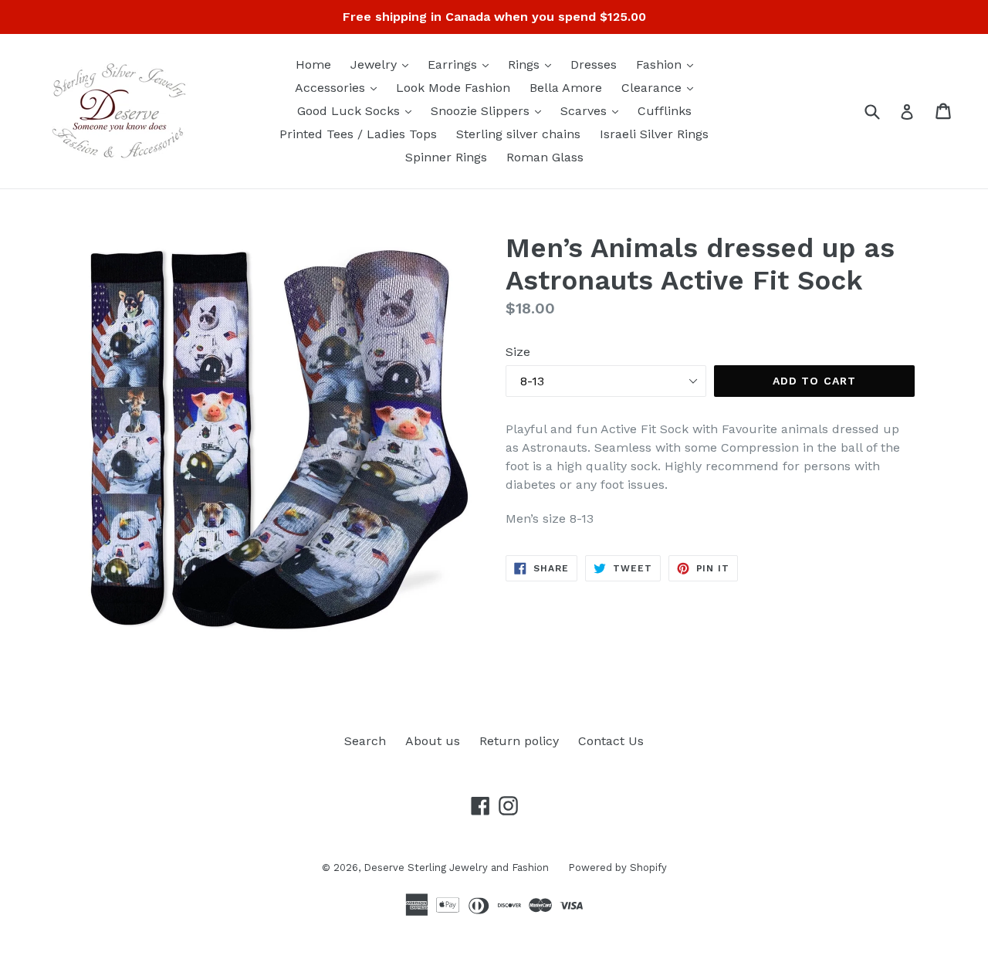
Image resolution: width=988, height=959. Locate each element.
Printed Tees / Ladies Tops (358, 134)
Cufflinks (665, 110)
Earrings (462, 64)
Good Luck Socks (358, 110)
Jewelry (383, 64)
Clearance (661, 87)
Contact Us (611, 741)
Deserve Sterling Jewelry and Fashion (456, 867)
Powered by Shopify (617, 867)
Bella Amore (566, 87)
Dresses (593, 64)
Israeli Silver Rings (654, 134)
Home (313, 64)
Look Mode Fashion (453, 87)
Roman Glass (545, 157)
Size (518, 351)
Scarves (593, 110)
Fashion (668, 64)
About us (432, 741)
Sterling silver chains (518, 134)
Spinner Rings (446, 157)
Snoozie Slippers (490, 110)
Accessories (339, 87)
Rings (533, 64)
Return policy (519, 741)
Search (365, 741)
